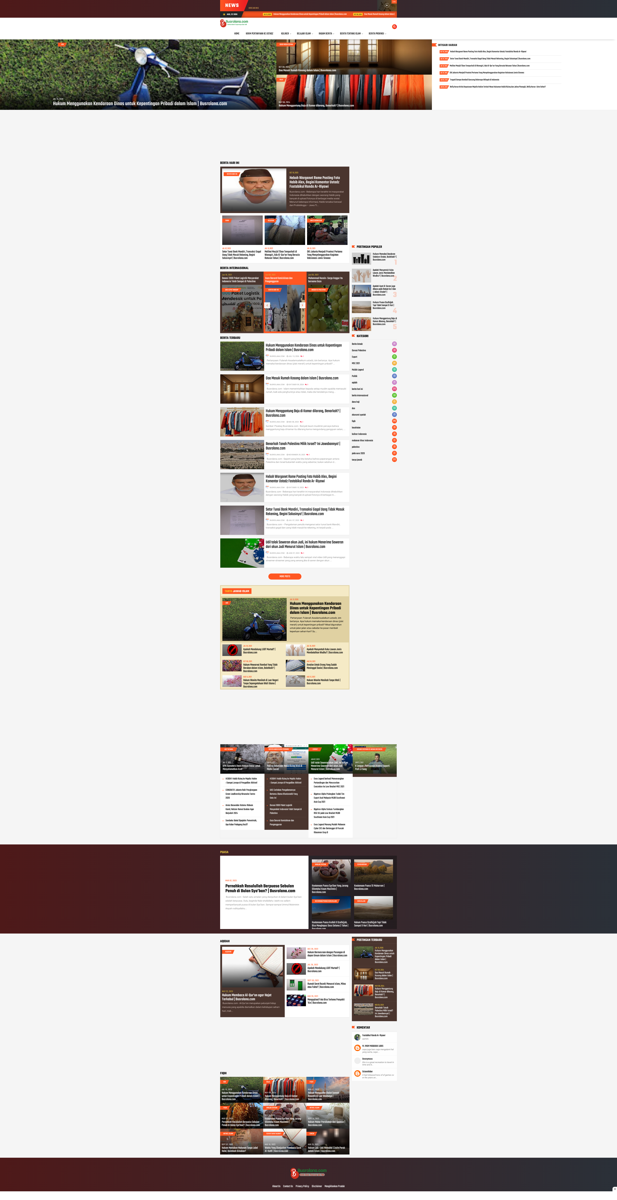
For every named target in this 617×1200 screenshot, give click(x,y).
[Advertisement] (284, 135)
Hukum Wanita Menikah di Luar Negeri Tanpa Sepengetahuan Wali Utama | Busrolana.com (260, 683)
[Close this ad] (615, 1189)
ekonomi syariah (359, 415)
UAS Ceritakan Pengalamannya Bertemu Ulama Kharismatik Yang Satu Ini (284, 794)
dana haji (355, 402)
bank (227, 220)
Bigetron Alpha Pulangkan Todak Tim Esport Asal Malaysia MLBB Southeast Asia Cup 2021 (329, 798)
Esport (354, 357)
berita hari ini (232, 174)
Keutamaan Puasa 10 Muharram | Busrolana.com (369, 887)
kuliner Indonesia (359, 434)
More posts (285, 576)
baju (281, 79)
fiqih (354, 421)
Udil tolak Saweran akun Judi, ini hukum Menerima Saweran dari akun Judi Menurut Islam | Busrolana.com (304, 544)
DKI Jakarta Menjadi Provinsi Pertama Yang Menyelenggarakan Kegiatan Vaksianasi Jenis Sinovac (487, 73)
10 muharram (362, 864)
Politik (354, 376)
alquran (271, 220)
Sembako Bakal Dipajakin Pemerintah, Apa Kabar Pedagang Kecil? (241, 823)
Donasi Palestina (359, 350)
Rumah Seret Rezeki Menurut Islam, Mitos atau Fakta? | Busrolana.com (327, 985)
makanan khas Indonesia (362, 441)
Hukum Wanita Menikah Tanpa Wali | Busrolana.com (323, 682)
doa (353, 408)
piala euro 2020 (358, 453)
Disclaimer (317, 1186)
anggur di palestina (232, 290)
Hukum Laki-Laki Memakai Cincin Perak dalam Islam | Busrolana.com (326, 1149)
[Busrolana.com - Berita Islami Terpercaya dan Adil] (308, 1179)
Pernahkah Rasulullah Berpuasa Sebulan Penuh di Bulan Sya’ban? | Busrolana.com (260, 888)
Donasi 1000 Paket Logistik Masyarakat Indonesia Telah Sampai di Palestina (326, 280)
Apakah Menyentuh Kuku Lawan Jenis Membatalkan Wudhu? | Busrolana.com (325, 651)
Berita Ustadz (357, 344)
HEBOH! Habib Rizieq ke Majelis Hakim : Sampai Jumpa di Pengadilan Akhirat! (241, 781)
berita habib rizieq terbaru (279, 749)
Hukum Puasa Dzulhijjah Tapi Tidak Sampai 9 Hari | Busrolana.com (383, 305)
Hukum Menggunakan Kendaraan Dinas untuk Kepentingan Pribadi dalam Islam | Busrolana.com (140, 104)
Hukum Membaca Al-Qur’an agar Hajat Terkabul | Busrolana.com (246, 997)
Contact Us (288, 1186)
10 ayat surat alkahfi (273, 1133)
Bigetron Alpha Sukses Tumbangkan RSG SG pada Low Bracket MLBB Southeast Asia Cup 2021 (329, 813)
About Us (276, 1186)
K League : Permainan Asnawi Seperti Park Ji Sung (372, 768)
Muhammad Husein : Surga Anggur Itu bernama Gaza (239, 280)
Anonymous (367, 1059)
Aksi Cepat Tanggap (317, 290)
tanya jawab (357, 460)
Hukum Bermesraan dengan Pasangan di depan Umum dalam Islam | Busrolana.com (327, 954)
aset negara (228, 749)
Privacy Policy (302, 1186)
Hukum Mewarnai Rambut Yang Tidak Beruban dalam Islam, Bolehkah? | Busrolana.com (260, 668)
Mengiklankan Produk (335, 1186)
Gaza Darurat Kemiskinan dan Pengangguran (282, 823)
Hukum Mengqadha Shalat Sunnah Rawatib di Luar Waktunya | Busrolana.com (323, 1096)
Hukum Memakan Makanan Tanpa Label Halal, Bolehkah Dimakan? (240, 1149)
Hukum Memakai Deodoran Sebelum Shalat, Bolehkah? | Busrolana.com (385, 257)
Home (236, 34)
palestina (355, 447)
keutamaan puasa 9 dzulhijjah (326, 901)
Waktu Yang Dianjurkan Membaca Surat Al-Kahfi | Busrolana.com (283, 1149)
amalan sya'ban (320, 864)
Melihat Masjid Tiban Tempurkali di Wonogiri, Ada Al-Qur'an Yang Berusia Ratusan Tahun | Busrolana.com (490, 66)
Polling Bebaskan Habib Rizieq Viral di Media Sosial (284, 768)
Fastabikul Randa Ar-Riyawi (373, 1035)
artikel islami (314, 1107)
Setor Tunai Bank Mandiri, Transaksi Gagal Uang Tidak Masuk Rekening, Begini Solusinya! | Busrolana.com (490, 59)
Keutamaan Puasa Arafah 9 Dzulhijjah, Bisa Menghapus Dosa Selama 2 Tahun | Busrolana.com (330, 926)
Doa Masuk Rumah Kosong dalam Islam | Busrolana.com (288, 14)
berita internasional (360, 396)
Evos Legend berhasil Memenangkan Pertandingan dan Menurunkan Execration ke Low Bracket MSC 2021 (329, 783)
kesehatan (356, 428)
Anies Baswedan (316, 220)
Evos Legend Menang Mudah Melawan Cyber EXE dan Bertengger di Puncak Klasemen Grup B (329, 829)
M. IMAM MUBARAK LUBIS (372, 1046)
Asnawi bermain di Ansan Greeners (369, 749)
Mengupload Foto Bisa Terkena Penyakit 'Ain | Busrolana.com (326, 1001)
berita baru (272, 290)
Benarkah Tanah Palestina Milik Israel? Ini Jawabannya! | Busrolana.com (283, 280)
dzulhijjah (361, 901)
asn (62, 44)
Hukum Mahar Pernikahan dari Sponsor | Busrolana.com (326, 1124)
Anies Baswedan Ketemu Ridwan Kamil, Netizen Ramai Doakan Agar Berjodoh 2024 (240, 809)
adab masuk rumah (286, 44)
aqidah (354, 383)
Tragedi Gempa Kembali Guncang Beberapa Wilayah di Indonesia (474, 80)
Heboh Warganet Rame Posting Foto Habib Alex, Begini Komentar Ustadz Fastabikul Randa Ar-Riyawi (488, 52)
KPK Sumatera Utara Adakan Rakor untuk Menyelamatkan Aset (241, 768)
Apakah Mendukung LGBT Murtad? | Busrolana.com (259, 651)
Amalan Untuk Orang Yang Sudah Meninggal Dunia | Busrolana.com (322, 666)
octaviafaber (367, 1071)
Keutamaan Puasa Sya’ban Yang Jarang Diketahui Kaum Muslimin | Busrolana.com (330, 889)
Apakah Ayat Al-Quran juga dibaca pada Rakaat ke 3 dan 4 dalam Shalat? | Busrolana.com (384, 290)
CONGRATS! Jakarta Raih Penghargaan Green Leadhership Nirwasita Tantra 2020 (241, 794)
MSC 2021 (356, 363)
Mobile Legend (358, 370)
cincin (312, 1133)
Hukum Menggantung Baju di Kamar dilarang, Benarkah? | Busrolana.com (355, 14)
